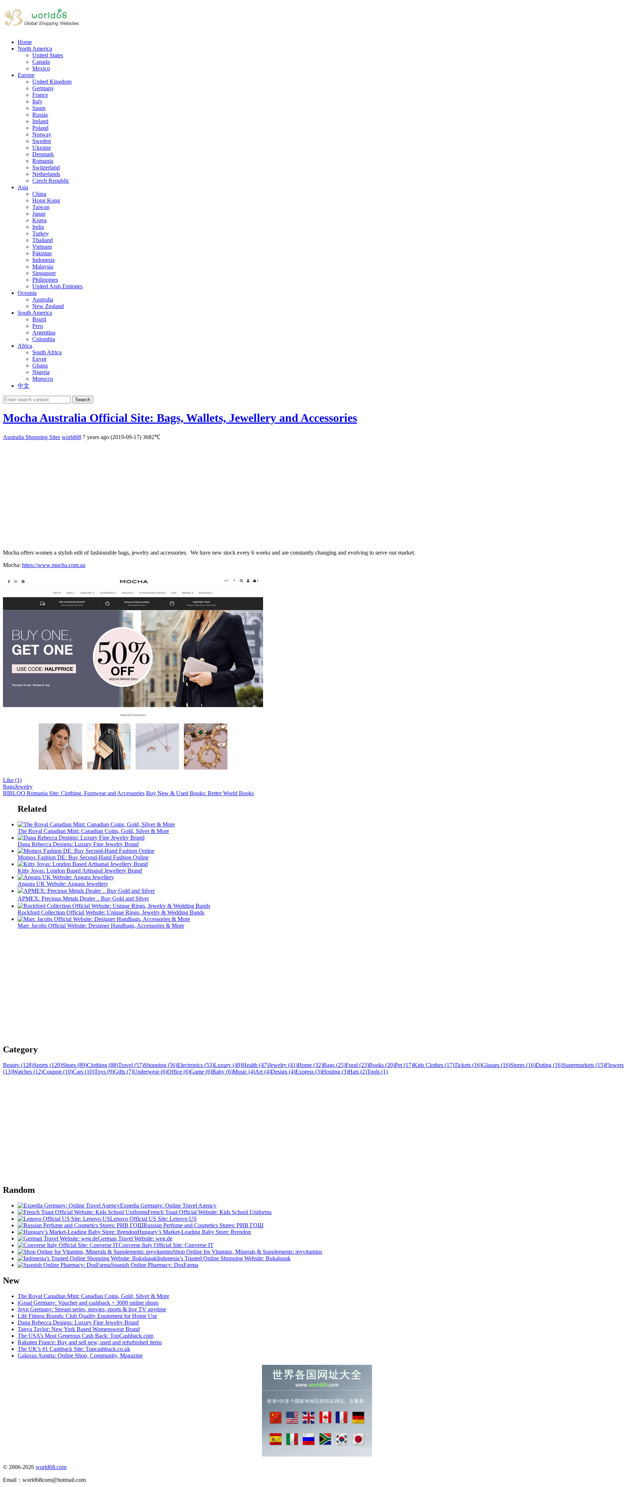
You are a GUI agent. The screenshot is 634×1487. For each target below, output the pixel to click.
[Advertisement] (223, 492)
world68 (71, 437)
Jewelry (24, 786)
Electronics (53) (195, 1065)
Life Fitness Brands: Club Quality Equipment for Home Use (87, 1316)
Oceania (27, 293)
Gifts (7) (123, 1071)
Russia (40, 115)
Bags (9, 786)
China (39, 194)
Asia (23, 187)
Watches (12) (27, 1071)
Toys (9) (104, 1071)
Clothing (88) (102, 1065)
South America (35, 313)
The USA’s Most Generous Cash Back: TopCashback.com (85, 1336)
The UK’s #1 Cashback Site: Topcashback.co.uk (74, 1349)
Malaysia (42, 266)
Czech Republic (50, 181)
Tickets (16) (468, 1065)
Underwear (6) (150, 1071)
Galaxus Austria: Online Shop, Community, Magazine (80, 1355)
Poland (40, 128)
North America (35, 48)
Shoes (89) (74, 1065)
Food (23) (357, 1065)
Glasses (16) (496, 1065)
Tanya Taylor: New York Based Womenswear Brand (79, 1329)
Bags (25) (334, 1065)
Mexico (41, 68)
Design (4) (283, 1071)
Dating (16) (549, 1065)
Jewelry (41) (283, 1065)
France (40, 95)
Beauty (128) (18, 1065)
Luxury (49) (228, 1065)
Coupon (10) (58, 1071)
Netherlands (46, 174)
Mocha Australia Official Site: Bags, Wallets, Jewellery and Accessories (180, 417)
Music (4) (244, 1071)
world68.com (51, 1467)
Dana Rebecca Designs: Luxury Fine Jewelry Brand (78, 1322)
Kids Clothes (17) (433, 1065)
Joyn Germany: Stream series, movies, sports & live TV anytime (92, 1309)
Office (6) (178, 1071)
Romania (42, 161)
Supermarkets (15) (583, 1065)
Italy (37, 101)
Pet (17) (404, 1065)
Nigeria (41, 372)
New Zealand (48, 306)
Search (82, 399)
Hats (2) (357, 1071)
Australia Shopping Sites (31, 437)
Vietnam (42, 247)
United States (47, 55)
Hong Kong (46, 200)
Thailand (42, 240)
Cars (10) (83, 1071)
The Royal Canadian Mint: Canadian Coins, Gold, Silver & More (93, 1296)
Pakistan (42, 253)
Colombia (43, 339)
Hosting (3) (335, 1071)
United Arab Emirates (57, 286)
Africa (25, 346)
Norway (41, 134)
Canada (41, 62)
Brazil (39, 319)
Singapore (44, 273)
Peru (37, 326)
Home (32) (310, 1065)
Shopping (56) (160, 1065)
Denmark (43, 154)
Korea (39, 220)
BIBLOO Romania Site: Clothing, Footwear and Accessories (74, 793)
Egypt (39, 359)
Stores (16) (523, 1065)
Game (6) (201, 1071)
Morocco (42, 379)
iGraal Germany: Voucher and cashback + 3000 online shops (88, 1303)
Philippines (45, 280)
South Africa (47, 352)
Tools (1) (377, 1071)
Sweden (41, 141)
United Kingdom (52, 81)
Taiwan (41, 207)
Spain (38, 108)
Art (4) (263, 1071)
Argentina (43, 332)
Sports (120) (47, 1065)
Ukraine (41, 148)
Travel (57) (131, 1065)
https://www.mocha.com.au (53, 565)
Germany (43, 88)
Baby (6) (222, 1071)
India (38, 227)
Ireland (40, 121)
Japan (38, 214)
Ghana (40, 365)
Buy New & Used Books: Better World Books (200, 793)
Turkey (40, 233)
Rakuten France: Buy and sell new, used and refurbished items (90, 1342)
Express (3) (308, 1071)
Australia (42, 299)
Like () (12, 780)
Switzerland (46, 167)
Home (25, 42)
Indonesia (43, 260)
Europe (26, 75)
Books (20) (382, 1065)
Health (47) (255, 1065)
